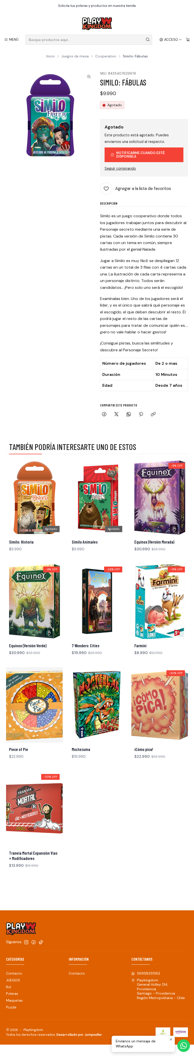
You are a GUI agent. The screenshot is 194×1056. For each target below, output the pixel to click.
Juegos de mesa (75, 56)
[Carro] (188, 39)
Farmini (140, 645)
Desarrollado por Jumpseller (79, 1034)
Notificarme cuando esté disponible (140, 155)
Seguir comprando (120, 168)
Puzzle (11, 1007)
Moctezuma (81, 749)
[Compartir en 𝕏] (116, 414)
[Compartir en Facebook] (104, 414)
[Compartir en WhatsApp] (129, 414)
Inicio (50, 56)
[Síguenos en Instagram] (26, 942)
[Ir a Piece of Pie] (34, 705)
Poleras (12, 993)
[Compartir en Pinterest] (141, 414)
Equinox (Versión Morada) (154, 541)
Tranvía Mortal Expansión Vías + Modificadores (33, 855)
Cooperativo (105, 56)
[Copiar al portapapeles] (153, 414)
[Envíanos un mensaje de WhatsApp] (183, 1045)
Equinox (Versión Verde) (27, 645)
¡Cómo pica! (143, 749)
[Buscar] (147, 40)
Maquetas (14, 1000)
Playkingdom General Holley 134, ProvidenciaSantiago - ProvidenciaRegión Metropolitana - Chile (161, 989)
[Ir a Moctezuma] (97, 705)
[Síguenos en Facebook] (33, 942)
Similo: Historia (21, 541)
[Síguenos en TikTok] (40, 942)
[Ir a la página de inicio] (97, 23)
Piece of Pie (18, 749)
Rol (8, 987)
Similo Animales (85, 541)
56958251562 (148, 973)
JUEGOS (13, 980)
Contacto (14, 973)
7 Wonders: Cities (85, 645)
